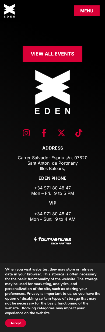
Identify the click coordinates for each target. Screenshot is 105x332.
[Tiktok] (79, 133)
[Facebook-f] (44, 133)
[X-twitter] (61, 133)
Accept (15, 323)
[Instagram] (26, 133)
